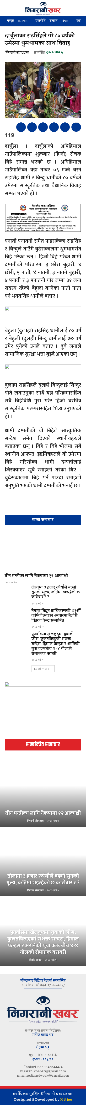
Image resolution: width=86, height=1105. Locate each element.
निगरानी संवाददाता (17, 53)
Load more (41, 669)
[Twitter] (32, 127)
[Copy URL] (65, 127)
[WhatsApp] (54, 127)
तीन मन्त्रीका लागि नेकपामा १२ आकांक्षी (36, 576)
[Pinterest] (43, 127)
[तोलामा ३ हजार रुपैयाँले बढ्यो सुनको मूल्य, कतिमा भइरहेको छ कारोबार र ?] (16, 594)
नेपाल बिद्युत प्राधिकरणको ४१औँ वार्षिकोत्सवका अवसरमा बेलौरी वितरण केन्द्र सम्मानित (56, 616)
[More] (76, 127)
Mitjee (66, 1099)
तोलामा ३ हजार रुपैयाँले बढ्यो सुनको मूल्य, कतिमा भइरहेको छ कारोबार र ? (56, 593)
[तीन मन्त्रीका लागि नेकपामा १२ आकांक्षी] (43, 550)
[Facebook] (21, 127)
